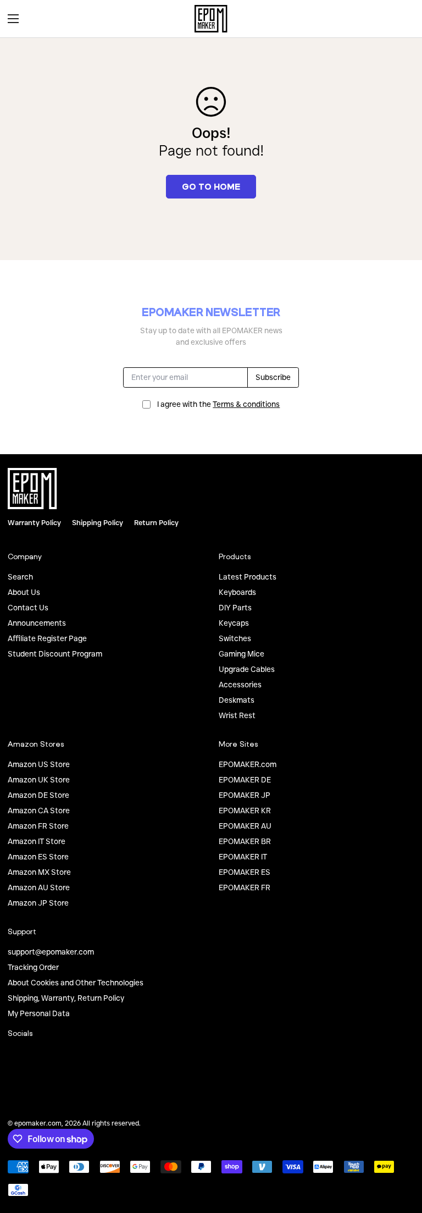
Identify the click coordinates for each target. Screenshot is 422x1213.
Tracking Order (33, 967)
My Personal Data (39, 1013)
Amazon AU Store (39, 887)
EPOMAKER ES (244, 872)
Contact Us (28, 608)
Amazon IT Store (36, 841)
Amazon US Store (39, 764)
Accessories (240, 685)
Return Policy (156, 522)
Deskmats (236, 700)
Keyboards (237, 592)
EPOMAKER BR (245, 841)
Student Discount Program (55, 654)
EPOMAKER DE (245, 780)
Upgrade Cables (247, 669)
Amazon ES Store (38, 857)
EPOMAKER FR (244, 887)
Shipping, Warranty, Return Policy (66, 998)
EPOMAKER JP (244, 795)
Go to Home (211, 186)
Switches (235, 638)
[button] (402, 19)
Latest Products (247, 577)
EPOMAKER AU (245, 826)
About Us (24, 592)
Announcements (37, 623)
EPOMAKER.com (247, 764)
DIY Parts (235, 608)
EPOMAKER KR (245, 810)
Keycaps (234, 623)
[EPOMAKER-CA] (211, 18)
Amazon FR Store (38, 826)
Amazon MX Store (39, 872)
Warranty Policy (34, 522)
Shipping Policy (97, 522)
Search (20, 577)
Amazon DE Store (38, 795)
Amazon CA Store (39, 810)
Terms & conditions (246, 404)
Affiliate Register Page (47, 638)
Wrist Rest (237, 715)
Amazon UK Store (39, 780)
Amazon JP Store (38, 903)
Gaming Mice (241, 654)
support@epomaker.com (51, 952)
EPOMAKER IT (243, 857)
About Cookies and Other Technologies (75, 983)
